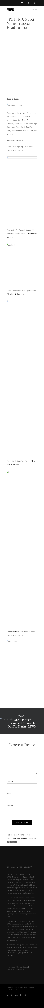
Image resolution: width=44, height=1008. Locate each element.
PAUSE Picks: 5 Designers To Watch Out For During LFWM (22, 721)
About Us (11, 967)
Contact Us (20, 970)
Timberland (11, 632)
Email (9, 794)
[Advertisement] (22, 71)
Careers (25, 967)
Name (10, 782)
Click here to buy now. (15, 150)
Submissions (11, 970)
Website (10, 805)
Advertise (19, 967)
